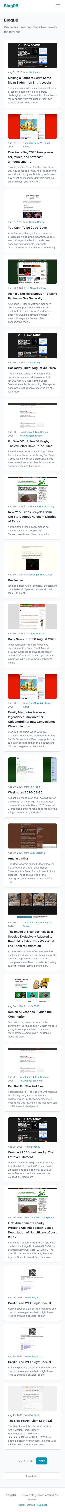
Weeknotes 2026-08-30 (25, 792)
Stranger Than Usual (41, 574)
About (21, 1504)
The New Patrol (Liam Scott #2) (30, 1420)
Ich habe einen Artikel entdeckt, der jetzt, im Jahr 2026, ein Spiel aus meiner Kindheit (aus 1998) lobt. (32, 589)
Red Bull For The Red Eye (25, 1086)
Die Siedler (15, 580)
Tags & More (32, 1476)
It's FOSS (35, 1006)
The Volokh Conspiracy (42, 506)
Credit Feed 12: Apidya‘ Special (29, 1303)
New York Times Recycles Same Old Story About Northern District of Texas (32, 516)
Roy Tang (35, 786)
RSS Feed (42, 1504)
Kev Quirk (34, 1415)
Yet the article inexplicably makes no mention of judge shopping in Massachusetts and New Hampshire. (29, 530)
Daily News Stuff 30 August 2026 (32, 639)
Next (42, 1460)
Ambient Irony (37, 633)
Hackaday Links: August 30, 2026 (32, 368)
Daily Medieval (37, 852)
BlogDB (11, 5)
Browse (30, 1504)
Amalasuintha (18, 858)
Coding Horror (36, 222)
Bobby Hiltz (35, 1297)
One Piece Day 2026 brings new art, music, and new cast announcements (30, 156)
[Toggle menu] (57, 6)
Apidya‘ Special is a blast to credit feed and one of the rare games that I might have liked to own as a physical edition (32, 1312)
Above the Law (38, 288)
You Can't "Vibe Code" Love (27, 227)
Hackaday (34, 72)
